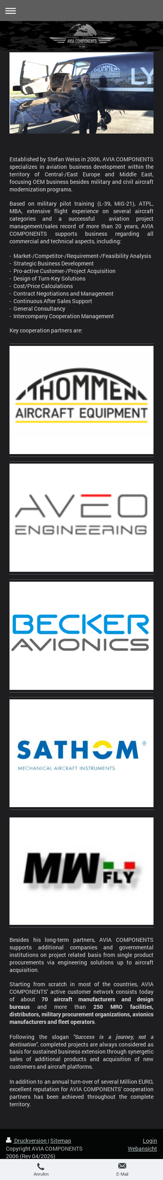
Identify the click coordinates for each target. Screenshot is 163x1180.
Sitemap (60, 1140)
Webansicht (142, 1148)
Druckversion (30, 1140)
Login (150, 1140)
